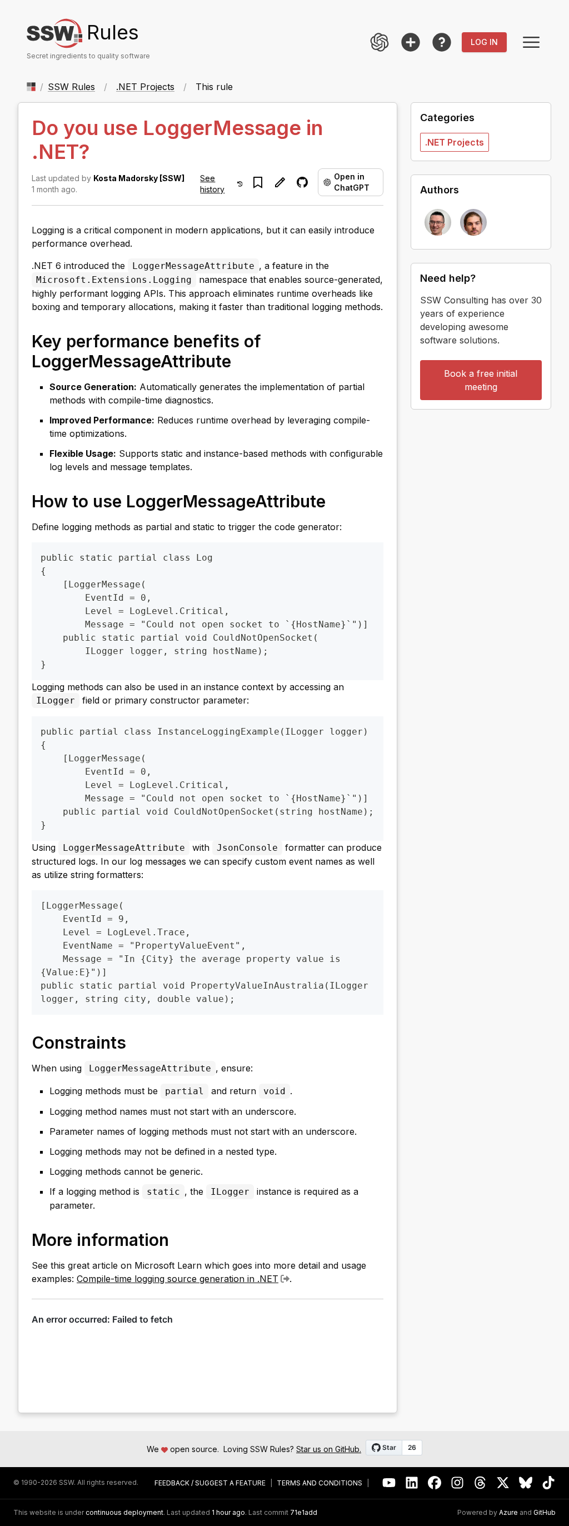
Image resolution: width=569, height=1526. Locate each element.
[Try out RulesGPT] (379, 42)
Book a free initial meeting (480, 380)
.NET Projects (145, 86)
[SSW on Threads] (480, 1483)
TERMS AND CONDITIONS (319, 1483)
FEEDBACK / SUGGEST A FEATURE (210, 1483)
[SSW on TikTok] (549, 1483)
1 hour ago (228, 1512)
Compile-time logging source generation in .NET (177, 1278)
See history (212, 183)
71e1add (303, 1512)
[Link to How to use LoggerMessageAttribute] (336, 500)
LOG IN (484, 42)
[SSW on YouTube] (389, 1483)
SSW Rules (71, 86)
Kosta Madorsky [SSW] (138, 178)
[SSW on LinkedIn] (412, 1483)
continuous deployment (124, 1512)
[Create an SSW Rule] (411, 42)
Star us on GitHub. (328, 1449)
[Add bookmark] (257, 182)
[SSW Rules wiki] (442, 42)
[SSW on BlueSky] (526, 1483)
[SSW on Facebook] (435, 1483)
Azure (508, 1512)
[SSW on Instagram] (458, 1483)
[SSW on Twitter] (503, 1483)
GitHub (544, 1512)
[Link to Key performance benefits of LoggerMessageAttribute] (242, 360)
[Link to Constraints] (137, 1042)
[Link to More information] (180, 1239)
